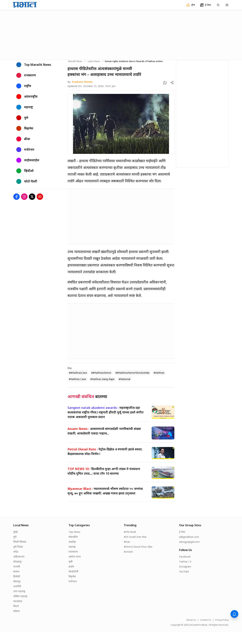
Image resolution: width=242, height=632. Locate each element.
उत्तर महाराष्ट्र (19, 591)
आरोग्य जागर (75, 556)
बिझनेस (72, 576)
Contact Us (205, 620)
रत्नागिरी (17, 586)
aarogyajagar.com (189, 541)
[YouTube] (40, 196)
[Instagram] (24, 196)
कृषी (71, 561)
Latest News (94, 61)
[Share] (172, 82)
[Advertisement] (121, 34)
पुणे (14, 536)
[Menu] (227, 5)
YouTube (184, 571)
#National (124, 379)
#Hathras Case (77, 379)
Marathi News (75, 61)
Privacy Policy (222, 620)
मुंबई (15, 532)
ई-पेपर (182, 532)
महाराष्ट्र (72, 546)
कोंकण (16, 611)
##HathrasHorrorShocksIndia (132, 372)
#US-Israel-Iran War (135, 536)
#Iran (127, 541)
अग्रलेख (72, 541)
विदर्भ (16, 606)
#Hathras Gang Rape (102, 379)
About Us (191, 620)
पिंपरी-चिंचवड (19, 541)
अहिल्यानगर (18, 556)
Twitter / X (185, 561)
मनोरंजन (73, 581)
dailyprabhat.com (189, 536)
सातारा (16, 571)
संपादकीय (73, 536)
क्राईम (71, 566)
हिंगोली (16, 576)
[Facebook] (16, 196)
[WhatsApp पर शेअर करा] (164, 82)
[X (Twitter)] (32, 196)
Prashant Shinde (82, 81)
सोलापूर (17, 581)
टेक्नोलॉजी (73, 571)
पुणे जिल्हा (18, 546)
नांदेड (15, 551)
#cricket (128, 551)
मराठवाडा (17, 601)
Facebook (184, 556)
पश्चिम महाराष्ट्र (20, 596)
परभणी (16, 566)
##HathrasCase (78, 372)
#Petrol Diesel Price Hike (138, 546)
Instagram (185, 566)
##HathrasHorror (101, 372)
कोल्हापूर (17, 561)
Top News (74, 532)
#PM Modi (130, 532)
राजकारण (73, 551)
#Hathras (159, 372)
